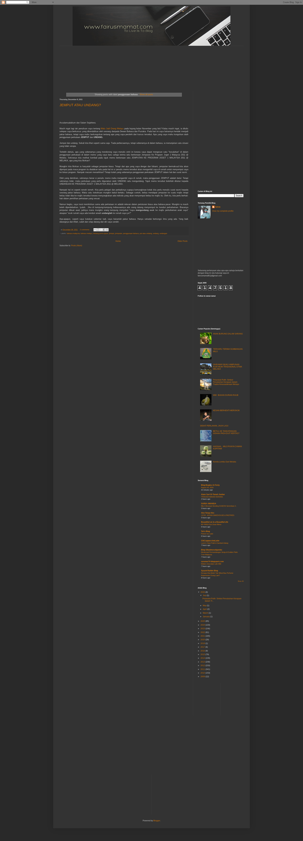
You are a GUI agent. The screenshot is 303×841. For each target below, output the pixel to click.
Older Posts (182, 241)
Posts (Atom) (76, 245)
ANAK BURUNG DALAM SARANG (228, 334)
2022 (203, 632)
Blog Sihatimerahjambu (211, 550)
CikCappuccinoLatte (210, 541)
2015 (203, 654)
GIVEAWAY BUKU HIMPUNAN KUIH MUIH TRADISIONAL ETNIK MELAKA (227, 366)
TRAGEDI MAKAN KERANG (212, 497)
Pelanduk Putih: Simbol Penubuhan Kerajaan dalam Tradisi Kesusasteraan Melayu (226, 382)
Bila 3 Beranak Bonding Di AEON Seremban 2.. (219, 506)
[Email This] (95, 229)
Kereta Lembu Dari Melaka (224, 462)
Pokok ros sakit (207, 534)
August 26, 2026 (207, 487)
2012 (203, 665)
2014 (203, 658)
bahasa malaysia (73, 233)
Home (118, 241)
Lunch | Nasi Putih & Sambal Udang (214, 543)
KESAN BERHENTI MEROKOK (226, 410)
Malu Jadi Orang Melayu (112, 128)
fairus (217, 207)
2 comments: (85, 230)
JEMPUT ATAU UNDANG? (80, 105)
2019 (203, 643)
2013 (203, 662)
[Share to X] (101, 229)
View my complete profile (223, 211)
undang (156, 233)
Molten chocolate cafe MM (211, 564)
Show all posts (146, 94)
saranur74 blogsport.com (212, 561)
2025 (203, 621)
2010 (203, 673)
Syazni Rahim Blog (209, 571)
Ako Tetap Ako (207, 513)
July (205, 595)
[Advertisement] (136, 65)
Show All (241, 581)
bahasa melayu (86, 233)
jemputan (118, 233)
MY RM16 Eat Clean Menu (211, 524)
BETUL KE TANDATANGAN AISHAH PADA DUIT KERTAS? (226, 432)
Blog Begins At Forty (210, 485)
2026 (203, 592)
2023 (203, 628)
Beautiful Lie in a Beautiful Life (214, 522)
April (205, 609)
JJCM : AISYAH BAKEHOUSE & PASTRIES (217, 515)
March (206, 613)
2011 (203, 669)
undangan (163, 233)
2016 (203, 651)
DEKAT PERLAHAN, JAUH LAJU (214, 426)
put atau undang (146, 233)
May (205, 605)
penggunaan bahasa (131, 233)
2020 (203, 640)
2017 (203, 647)
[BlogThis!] (98, 229)
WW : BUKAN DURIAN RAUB (225, 395)
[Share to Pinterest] (107, 229)
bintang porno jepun (100, 233)
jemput (111, 233)
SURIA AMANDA (208, 503)
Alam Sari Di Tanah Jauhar (213, 494)
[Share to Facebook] (104, 229)
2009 (203, 676)
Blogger (156, 821)
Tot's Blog (205, 531)
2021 (203, 636)
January (206, 616)
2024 (203, 625)
